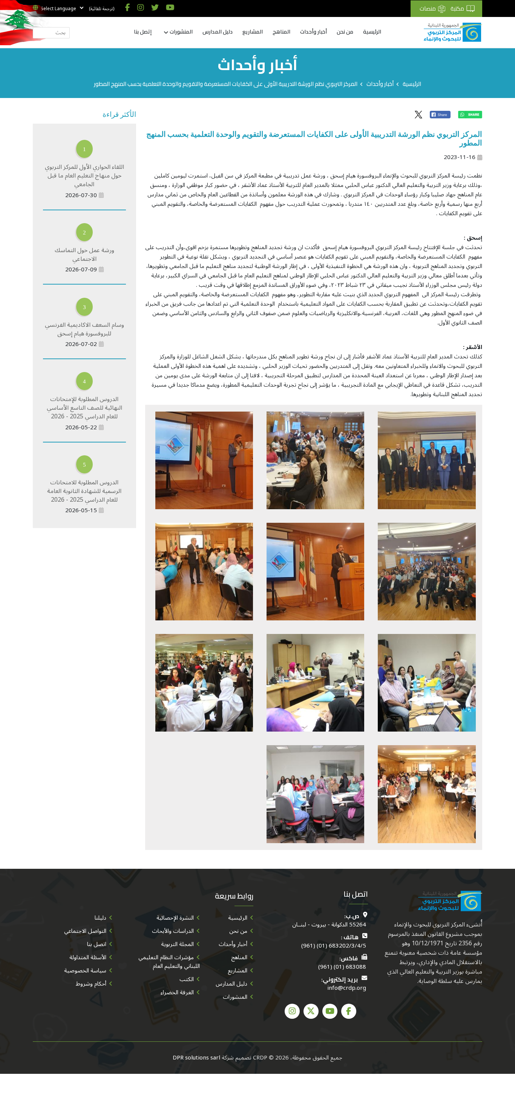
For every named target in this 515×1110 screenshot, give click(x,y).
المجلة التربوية (177, 944)
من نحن (345, 32)
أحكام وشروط (91, 984)
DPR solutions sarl (196, 1058)
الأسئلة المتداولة (87, 957)
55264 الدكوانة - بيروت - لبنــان (329, 924)
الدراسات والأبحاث (173, 931)
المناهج (281, 32)
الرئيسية (372, 32)
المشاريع (252, 32)
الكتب (186, 979)
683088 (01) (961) (342, 967)
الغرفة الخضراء (177, 992)
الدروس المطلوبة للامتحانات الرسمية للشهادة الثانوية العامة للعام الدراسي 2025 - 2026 (84, 491)
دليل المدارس (217, 32)
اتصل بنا (96, 944)
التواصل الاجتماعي (85, 931)
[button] (426, 460)
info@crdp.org (346, 988)
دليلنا (100, 918)
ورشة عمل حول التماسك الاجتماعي (84, 254)
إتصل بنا (143, 32)
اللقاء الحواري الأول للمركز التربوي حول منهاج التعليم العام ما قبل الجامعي (84, 176)
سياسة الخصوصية (85, 971)
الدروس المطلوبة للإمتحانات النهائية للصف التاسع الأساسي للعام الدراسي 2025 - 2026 (84, 408)
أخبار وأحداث (313, 32)
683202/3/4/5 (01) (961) (333, 946)
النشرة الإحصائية (175, 918)
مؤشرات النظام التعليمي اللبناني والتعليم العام (169, 961)
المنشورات (181, 32)
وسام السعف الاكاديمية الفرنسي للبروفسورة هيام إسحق (84, 329)
